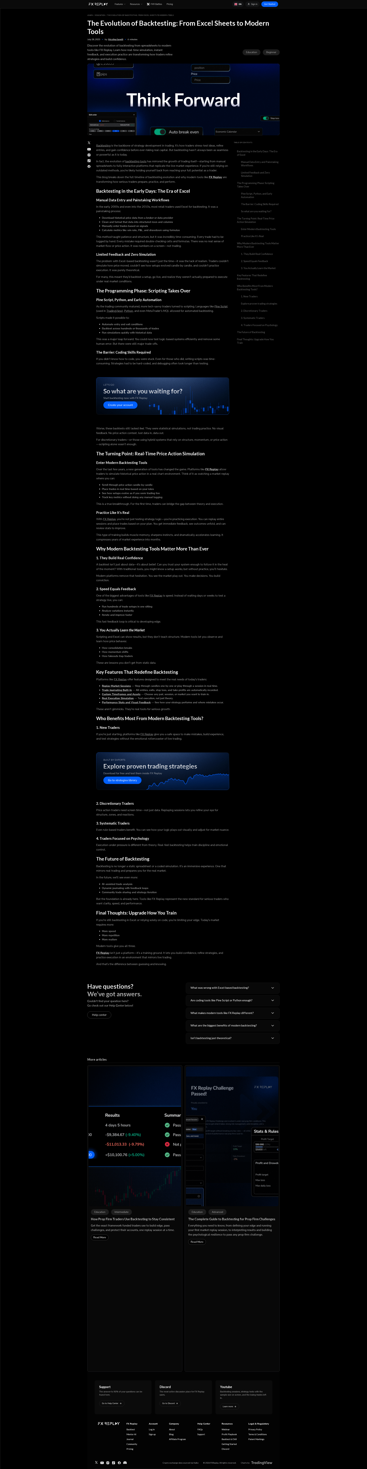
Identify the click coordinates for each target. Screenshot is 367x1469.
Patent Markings (256, 1439)
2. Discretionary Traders (254, 310)
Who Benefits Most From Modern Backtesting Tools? (255, 287)
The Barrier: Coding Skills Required (260, 204)
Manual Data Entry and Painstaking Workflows (260, 163)
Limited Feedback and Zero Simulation (255, 174)
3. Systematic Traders (253, 317)
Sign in (254, 4)
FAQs (200, 1429)
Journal (129, 1439)
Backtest (130, 1429)
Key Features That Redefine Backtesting (252, 277)
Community (131, 1444)
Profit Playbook (229, 1434)
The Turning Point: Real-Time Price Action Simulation (255, 220)
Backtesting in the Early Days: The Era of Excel (257, 153)
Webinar (226, 1429)
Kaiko (196, 1463)
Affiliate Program (177, 1439)
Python (128, 311)
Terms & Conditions (257, 1434)
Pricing (170, 4)
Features (119, 4)
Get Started (269, 4)
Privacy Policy (255, 1429)
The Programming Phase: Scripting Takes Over (255, 185)
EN (240, 4)
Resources (135, 4)
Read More (99, 1237)
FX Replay (109, 519)
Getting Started (229, 1444)
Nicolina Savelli (115, 39)
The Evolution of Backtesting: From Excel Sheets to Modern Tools (140, 15)
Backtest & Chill (229, 1439)
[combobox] (238, 4)
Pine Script (221, 306)
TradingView (114, 311)
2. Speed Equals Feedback (254, 260)
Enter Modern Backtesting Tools (258, 228)
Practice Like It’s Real (252, 236)
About (172, 1429)
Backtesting (103, 146)
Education (100, 15)
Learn (90, 15)
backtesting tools (135, 161)
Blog (171, 1434)
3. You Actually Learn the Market (258, 268)
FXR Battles (156, 4)
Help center (99, 1015)
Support (201, 1434)
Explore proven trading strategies (259, 303)
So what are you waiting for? (256, 211)
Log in (152, 1429)
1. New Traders (249, 296)
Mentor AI (131, 1434)
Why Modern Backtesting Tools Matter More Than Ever (258, 245)
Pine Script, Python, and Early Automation (256, 195)
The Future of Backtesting (251, 332)
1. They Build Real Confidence (257, 253)
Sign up (152, 1434)
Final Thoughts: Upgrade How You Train (255, 341)
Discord (225, 1449)
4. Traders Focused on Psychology (259, 324)
